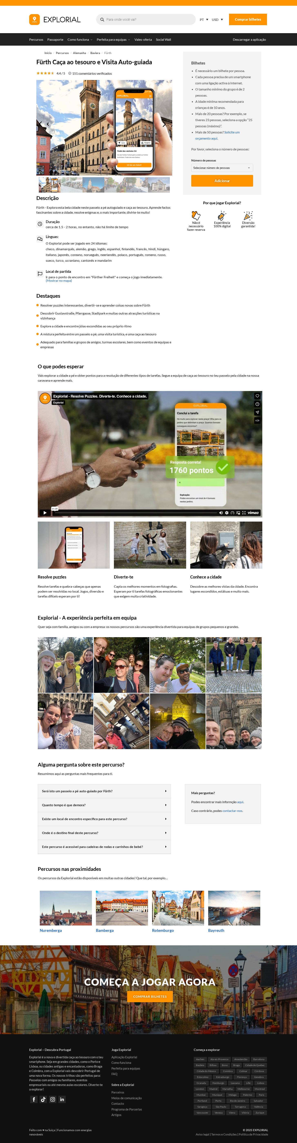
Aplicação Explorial (124, 1057)
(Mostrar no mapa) (59, 280)
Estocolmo (202, 1076)
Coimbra (227, 1070)
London (200, 1088)
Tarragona (240, 1106)
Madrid (213, 1088)
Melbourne (244, 1088)
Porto (218, 1100)
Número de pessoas (203, 160)
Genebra (259, 1076)
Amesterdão (240, 1059)
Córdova (259, 1070)
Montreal (260, 1088)
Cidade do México (206, 1070)
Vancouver (202, 1112)
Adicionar (222, 180)
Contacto (117, 1103)
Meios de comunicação (126, 1098)
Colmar (243, 1070)
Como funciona (121, 1062)
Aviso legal (202, 1134)
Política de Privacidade (253, 1134)
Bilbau (213, 1064)
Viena (232, 1112)
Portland (202, 1100)
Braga (236, 1064)
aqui (240, 802)
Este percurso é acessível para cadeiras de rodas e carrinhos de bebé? (92, 847)
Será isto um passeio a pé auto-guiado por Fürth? (77, 791)
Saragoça (202, 1106)
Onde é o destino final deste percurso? (70, 833)
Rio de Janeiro (237, 1100)
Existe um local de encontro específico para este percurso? (84, 819)
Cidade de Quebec (255, 1064)
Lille (248, 1082)
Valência (258, 1106)
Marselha (227, 1088)
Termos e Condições (224, 1134)
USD (215, 19)
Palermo (247, 1094)
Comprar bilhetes (248, 19)
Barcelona (258, 1059)
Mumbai (201, 1094)
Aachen (200, 1059)
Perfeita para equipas (125, 1068)
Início (48, 53)
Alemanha (79, 53)
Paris (261, 1094)
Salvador (258, 1100)
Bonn (225, 1064)
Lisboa (260, 1082)
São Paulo (221, 1106)
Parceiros (117, 1092)
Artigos (116, 1115)
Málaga (232, 1094)
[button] (104, 791)
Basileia (200, 1064)
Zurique (260, 1112)
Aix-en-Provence (219, 1059)
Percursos (62, 53)
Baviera (95, 53)
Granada (201, 1082)
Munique (217, 1094)
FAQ (114, 1074)
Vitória (245, 1112)
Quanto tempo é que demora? (64, 805)
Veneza (218, 1112)
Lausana (235, 1082)
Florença (242, 1076)
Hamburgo (218, 1082)
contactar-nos (232, 811)
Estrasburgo (222, 1076)
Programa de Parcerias (126, 1109)
